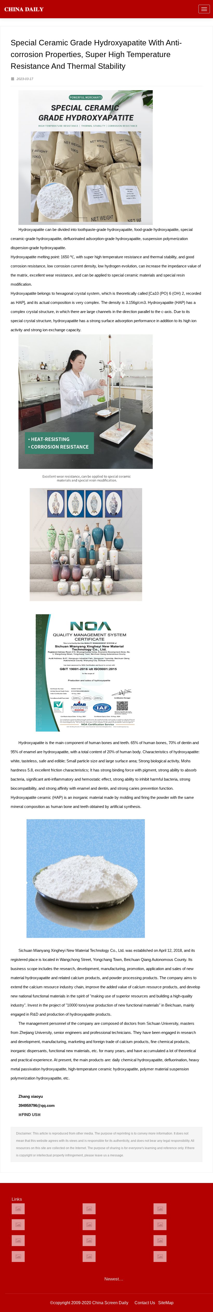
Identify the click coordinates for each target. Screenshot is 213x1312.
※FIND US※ (29, 1114)
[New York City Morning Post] (160, 1240)
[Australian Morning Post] (89, 1208)
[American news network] (18, 1240)
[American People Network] (18, 1224)
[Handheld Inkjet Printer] (18, 1208)
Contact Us (145, 1303)
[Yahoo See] (89, 1256)
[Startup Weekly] (89, 1240)
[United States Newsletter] (89, 1224)
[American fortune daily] (160, 1208)
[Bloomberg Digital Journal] (18, 1256)
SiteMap (166, 1303)
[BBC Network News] (160, 1224)
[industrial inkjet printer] (160, 1256)
